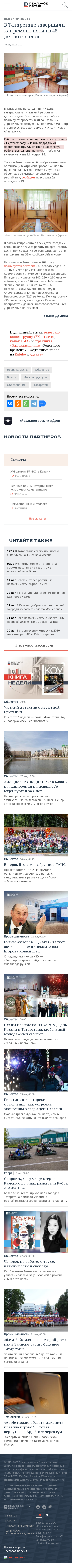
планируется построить (20, 266)
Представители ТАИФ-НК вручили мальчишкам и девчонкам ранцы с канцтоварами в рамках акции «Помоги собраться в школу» (35, 872)
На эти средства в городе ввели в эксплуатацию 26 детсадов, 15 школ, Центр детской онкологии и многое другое (36, 792)
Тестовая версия (15, 1551)
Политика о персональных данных (19, 1532)
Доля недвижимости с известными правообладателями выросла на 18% (36, 620)
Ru (39, 1514)
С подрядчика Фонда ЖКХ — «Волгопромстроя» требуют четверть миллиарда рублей (34, 953)
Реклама (9, 1521)
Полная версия (14, 1547)
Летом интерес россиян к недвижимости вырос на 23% (29, 582)
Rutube (20, 354)
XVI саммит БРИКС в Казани (30, 473)
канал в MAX (20, 341)
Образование (16, 385)
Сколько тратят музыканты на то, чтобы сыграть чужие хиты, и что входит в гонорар (35, 1108)
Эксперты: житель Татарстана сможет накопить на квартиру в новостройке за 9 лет (32, 567)
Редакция (10, 1516)
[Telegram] (34, 403)
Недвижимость (17, 19)
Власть (11, 377)
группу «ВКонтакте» (37, 336)
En (46, 1515)
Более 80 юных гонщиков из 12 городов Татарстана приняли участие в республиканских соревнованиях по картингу (36, 1189)
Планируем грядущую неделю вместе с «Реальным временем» (35, 1033)
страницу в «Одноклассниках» (31, 343)
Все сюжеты (37, 518)
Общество (42, 369)
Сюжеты (18, 459)
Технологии (12, 1417)
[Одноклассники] (18, 403)
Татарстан (41, 385)
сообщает (28, 177)
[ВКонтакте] (10, 403)
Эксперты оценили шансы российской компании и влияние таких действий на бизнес (33, 1433)
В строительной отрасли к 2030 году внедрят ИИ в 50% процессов (33, 632)
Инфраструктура (35, 377)
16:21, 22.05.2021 (14, 44)
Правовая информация (19, 1525)
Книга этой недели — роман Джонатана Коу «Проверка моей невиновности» (34, 714)
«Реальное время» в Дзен (40, 420)
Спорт (8, 1173)
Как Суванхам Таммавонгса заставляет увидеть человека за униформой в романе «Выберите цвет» (33, 1270)
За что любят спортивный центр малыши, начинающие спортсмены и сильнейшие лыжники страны (36, 1350)
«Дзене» (36, 354)
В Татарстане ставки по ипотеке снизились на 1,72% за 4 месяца (33, 553)
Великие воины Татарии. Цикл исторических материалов (31, 489)
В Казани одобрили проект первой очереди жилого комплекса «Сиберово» (36, 607)
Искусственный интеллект (28, 506)
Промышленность (16, 936)
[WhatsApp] (26, 403)
